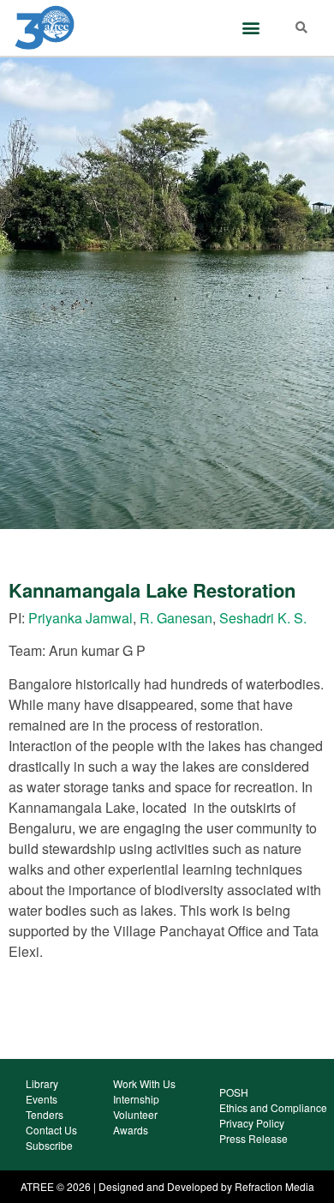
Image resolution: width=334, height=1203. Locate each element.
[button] (250, 28)
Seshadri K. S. (263, 618)
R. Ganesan (176, 618)
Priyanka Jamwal (80, 618)
